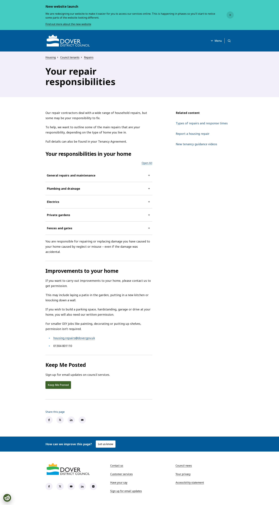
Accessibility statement (190, 482)
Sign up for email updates (126, 491)
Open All (147, 163)
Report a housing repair (192, 134)
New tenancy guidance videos (196, 144)
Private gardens (58, 215)
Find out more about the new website (68, 24)
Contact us (116, 465)
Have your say (118, 482)
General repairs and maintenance (71, 175)
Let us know (105, 444)
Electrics (53, 202)
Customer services (121, 474)
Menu (218, 41)
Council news (184, 465)
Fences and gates (59, 228)
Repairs (88, 57)
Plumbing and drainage (63, 188)
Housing (50, 57)
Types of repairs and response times (202, 123)
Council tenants (69, 57)
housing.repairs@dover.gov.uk (74, 338)
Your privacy (183, 474)
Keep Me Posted (58, 385)
